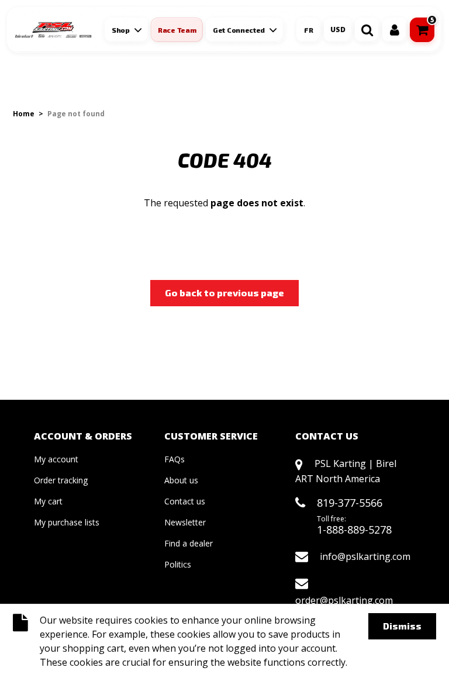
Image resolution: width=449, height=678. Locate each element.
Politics (177, 564)
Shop (121, 30)
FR (308, 30)
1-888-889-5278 (354, 530)
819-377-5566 (349, 503)
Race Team (177, 30)
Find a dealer (188, 543)
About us (181, 480)
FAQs (174, 459)
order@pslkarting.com (344, 600)
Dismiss (402, 625)
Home (23, 114)
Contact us (184, 501)
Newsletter (185, 522)
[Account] (394, 30)
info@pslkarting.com (365, 556)
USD (338, 29)
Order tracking (61, 480)
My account (56, 459)
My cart (48, 501)
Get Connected (239, 30)
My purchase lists (66, 522)
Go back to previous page (224, 292)
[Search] (367, 30)
